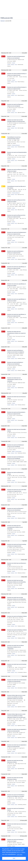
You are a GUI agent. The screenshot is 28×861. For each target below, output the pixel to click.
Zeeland (8, 64)
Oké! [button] (14, 858)
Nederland (3, 20)
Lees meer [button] (19, 854)
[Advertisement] (14, 37)
